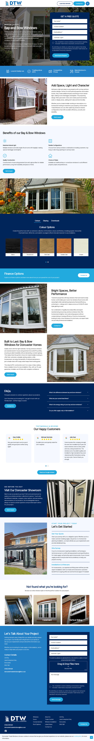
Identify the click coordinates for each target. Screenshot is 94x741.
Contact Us (79, 3)
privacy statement (66, 50)
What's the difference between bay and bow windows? (65, 392)
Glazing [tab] (45, 221)
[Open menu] (88, 4)
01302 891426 (8, 669)
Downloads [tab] (55, 221)
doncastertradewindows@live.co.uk (14, 671)
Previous (2, 609)
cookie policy (78, 736)
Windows (35, 717)
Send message (56, 699)
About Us (47, 717)
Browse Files (68, 668)
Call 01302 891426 (64, 3)
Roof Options (37, 724)
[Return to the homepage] (13, 3)
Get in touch (57, 117)
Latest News (48, 724)
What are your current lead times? (59, 398)
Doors (35, 719)
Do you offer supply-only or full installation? (61, 410)
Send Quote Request (61, 55)
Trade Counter (49, 719)
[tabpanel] (47, 244)
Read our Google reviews (47, 472)
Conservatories (37, 722)
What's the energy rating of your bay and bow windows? (65, 404)
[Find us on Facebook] (5, 731)
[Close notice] (91, 737)
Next (92, 609)
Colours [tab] (37, 221)
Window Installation (50, 722)
